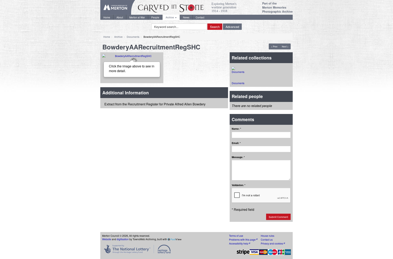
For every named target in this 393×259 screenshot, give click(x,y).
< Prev (274, 46)
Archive (170, 17)
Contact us (267, 239)
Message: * (238, 157)
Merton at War (137, 17)
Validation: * (238, 185)
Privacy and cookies (272, 243)
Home (106, 17)
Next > (285, 46)
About (119, 17)
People (155, 17)
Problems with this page (242, 239)
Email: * (236, 143)
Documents (133, 36)
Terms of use (236, 235)
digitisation (123, 239)
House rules (267, 235)
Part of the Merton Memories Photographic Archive (277, 7)
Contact (200, 17)
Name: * (236, 129)
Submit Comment (278, 217)
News (186, 17)
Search (215, 27)
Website (106, 239)
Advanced (232, 27)
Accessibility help (239, 243)
